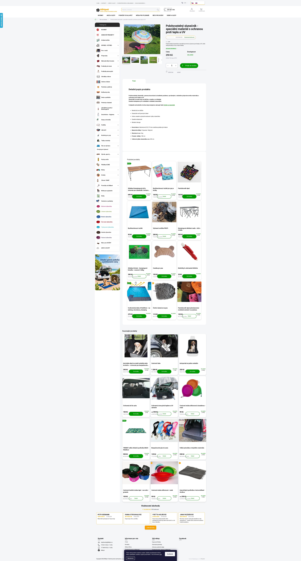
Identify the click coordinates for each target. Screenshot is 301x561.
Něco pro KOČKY (106, 243)
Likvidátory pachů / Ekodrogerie (107, 108)
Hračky (103, 175)
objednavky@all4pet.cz (107, 542)
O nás (97, 3)
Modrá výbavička (106, 216)
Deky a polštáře (105, 97)
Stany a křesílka (106, 120)
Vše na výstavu (105, 146)
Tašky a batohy (105, 140)
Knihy (102, 196)
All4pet (103, 550)
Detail (164, 196)
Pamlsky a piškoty (106, 87)
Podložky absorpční (107, 71)
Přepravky (104, 55)
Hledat (158, 10)
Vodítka (103, 125)
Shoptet (203, 558)
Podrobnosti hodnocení (189, 37)
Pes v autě (104, 50)
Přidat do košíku (190, 66)
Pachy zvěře (105, 159)
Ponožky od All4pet (107, 185)
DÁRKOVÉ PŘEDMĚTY (107, 35)
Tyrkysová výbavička (107, 227)
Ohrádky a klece (106, 76)
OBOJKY (103, 130)
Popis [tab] (134, 81)
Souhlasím (170, 554)
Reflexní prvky (105, 92)
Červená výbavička (106, 222)
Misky (103, 170)
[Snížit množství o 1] (168, 65)
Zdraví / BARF (105, 180)
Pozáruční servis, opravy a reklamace (161, 549)
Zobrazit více (150, 527)
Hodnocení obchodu (150, 506)
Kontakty (103, 3)
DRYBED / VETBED (106, 45)
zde (161, 554)
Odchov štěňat (105, 82)
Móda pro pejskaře (106, 190)
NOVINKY (104, 29)
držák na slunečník (169, 105)
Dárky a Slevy (112, 3)
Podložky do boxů (106, 66)
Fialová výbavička (106, 237)
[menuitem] (100, 15)
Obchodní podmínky (157, 544)
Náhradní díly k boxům (107, 61)
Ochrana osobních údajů (158, 547)
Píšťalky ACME (105, 164)
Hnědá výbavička (106, 232)
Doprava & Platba (156, 542)
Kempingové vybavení (102, 149)
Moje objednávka (140, 3)
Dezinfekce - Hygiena (107, 114)
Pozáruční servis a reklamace (125, 3)
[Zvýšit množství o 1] (176, 65)
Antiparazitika (105, 40)
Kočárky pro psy (106, 135)
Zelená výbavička (106, 211)
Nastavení (130, 558)
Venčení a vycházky (107, 201)
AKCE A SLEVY (105, 248)
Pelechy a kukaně (106, 102)
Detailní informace (171, 48)
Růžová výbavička (106, 206)
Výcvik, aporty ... (106, 154)
